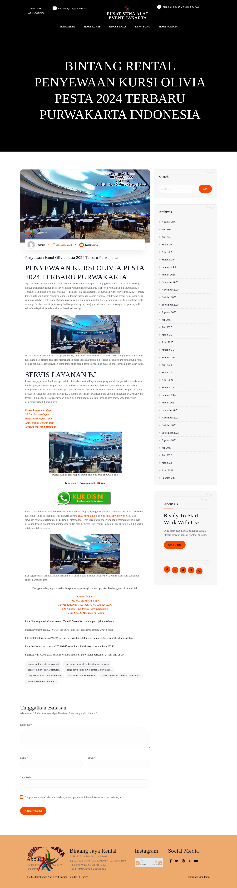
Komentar (26, 724)
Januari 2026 (168, 274)
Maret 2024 (168, 387)
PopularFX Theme (78, 877)
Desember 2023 (170, 410)
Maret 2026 (168, 259)
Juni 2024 (167, 365)
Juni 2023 (167, 455)
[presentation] (138, 863)
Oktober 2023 (169, 425)
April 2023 (167, 470)
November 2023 (170, 417)
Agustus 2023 (169, 440)
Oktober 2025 (169, 297)
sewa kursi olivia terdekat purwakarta (121, 675)
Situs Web (25, 777)
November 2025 (170, 289)
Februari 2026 (169, 267)
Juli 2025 (166, 319)
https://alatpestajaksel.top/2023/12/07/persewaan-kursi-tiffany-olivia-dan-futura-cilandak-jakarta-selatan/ (79, 638)
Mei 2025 (167, 334)
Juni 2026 (167, 237)
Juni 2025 (167, 327)
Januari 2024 (168, 402)
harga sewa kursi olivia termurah (45, 675)
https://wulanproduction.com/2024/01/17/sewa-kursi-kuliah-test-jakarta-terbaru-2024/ (69, 646)
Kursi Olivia (91, 244)
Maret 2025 (168, 350)
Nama (24, 757)
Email (92, 757)
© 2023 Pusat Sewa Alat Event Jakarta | (48, 877)
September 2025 (170, 304)
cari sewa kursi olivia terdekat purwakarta (87, 664)
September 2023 (170, 432)
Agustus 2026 (169, 222)
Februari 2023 (169, 477)
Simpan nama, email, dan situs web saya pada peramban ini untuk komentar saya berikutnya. (73, 797)
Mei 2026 (167, 244)
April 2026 (167, 252)
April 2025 (167, 342)
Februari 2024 (169, 395)
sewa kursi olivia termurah (41, 681)
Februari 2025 (169, 357)
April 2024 (167, 380)
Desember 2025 (170, 282)
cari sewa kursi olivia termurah (44, 669)
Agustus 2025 (169, 312)
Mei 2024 (167, 372)
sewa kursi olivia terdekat (82, 675)
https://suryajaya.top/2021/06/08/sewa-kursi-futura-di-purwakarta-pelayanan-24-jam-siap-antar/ (74, 654)
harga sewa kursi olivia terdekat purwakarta (89, 669)
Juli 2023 (166, 447)
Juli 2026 (166, 229)
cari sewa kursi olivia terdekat (43, 664)
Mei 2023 (167, 462)
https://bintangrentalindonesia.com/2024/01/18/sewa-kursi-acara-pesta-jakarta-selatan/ (69, 621)
